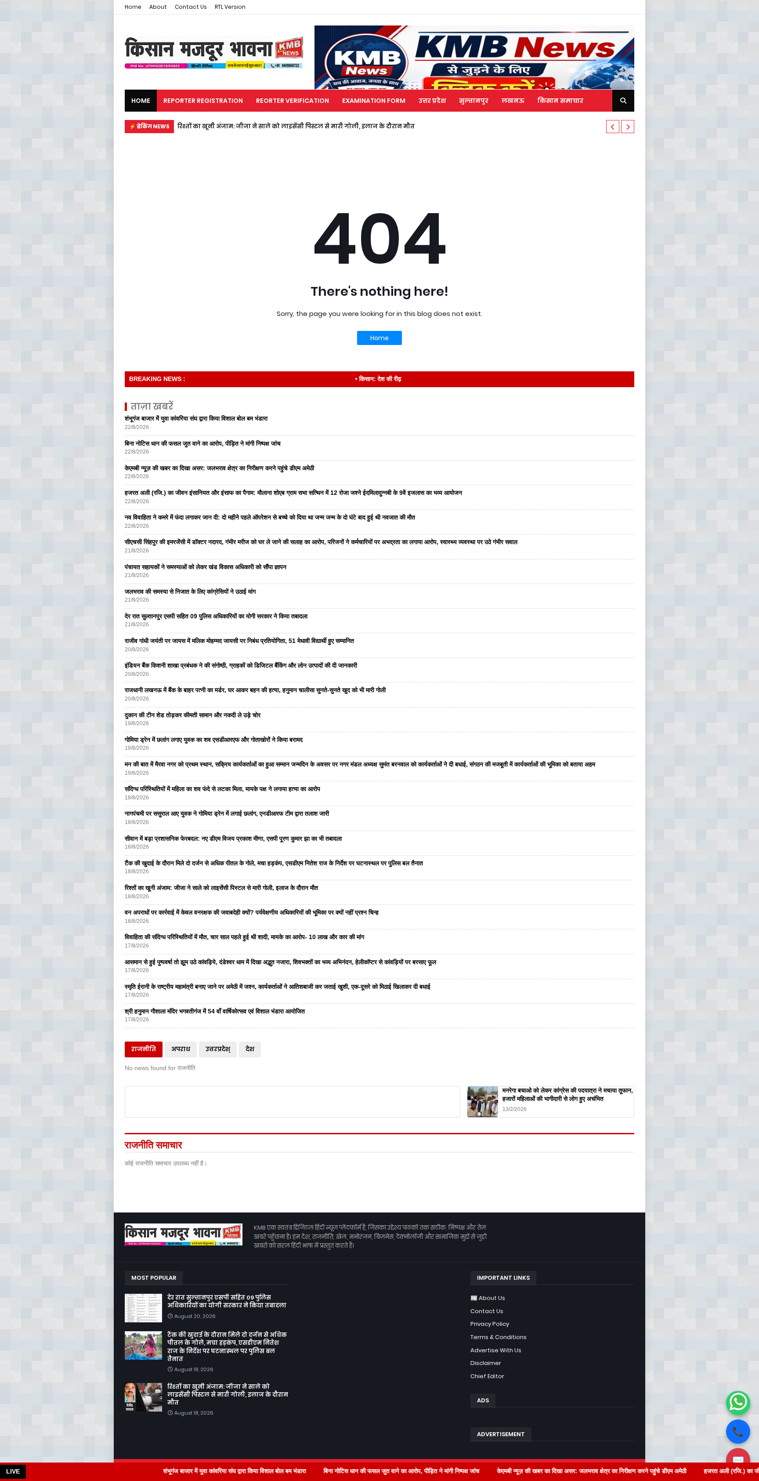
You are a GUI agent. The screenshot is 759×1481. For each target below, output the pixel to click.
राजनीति (143, 1049)
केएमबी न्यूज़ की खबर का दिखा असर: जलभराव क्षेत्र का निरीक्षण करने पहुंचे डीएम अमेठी (219, 468)
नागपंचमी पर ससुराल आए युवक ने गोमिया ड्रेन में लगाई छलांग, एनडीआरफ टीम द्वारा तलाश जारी (227, 813)
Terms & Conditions (498, 1337)
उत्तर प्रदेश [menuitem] (432, 100)
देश (250, 1049)
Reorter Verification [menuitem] (292, 100)
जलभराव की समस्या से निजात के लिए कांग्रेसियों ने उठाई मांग (190, 591)
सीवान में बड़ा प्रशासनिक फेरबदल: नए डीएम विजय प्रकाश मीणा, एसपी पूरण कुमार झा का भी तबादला (233, 838)
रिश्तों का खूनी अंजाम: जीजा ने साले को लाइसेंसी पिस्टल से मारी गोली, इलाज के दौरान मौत (296, 126)
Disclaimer (485, 1363)
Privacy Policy (489, 1324)
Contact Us (191, 7)
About (158, 7)
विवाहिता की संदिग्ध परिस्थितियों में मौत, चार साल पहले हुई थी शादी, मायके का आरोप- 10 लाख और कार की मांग (244, 936)
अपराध (180, 1049)
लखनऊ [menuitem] (513, 100)
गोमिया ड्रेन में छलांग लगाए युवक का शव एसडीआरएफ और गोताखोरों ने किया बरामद (214, 739)
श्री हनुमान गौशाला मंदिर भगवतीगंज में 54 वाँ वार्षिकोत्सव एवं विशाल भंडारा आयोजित (215, 1011)
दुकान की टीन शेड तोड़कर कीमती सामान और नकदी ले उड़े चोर (192, 715)
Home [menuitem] (140, 100)
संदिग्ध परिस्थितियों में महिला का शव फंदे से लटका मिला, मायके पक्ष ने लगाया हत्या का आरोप (222, 788)
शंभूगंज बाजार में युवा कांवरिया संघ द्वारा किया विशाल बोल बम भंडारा (196, 418)
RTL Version (230, 7)
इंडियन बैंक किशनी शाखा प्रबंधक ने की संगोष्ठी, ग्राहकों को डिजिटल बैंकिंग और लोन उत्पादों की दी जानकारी (241, 665)
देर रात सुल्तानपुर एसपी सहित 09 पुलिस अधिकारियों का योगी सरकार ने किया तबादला (216, 616)
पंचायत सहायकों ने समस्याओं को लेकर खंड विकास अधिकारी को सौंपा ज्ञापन (205, 566)
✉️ (738, 1460)
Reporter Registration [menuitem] (203, 100)
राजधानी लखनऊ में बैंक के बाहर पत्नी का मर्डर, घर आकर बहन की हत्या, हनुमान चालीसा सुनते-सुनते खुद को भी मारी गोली (255, 689)
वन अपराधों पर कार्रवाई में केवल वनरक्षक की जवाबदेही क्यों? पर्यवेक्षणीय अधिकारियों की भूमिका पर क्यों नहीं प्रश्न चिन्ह (252, 912)
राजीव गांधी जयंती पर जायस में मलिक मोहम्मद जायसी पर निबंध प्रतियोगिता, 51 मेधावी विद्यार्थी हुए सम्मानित (239, 640)
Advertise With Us (495, 1350)
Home (133, 7)
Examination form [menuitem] (373, 100)
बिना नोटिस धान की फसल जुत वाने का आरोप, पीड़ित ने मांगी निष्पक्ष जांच (203, 443)
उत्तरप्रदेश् (218, 1049)
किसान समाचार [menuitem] (560, 100)
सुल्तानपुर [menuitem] (473, 100)
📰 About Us (487, 1298)
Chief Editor (487, 1376)
